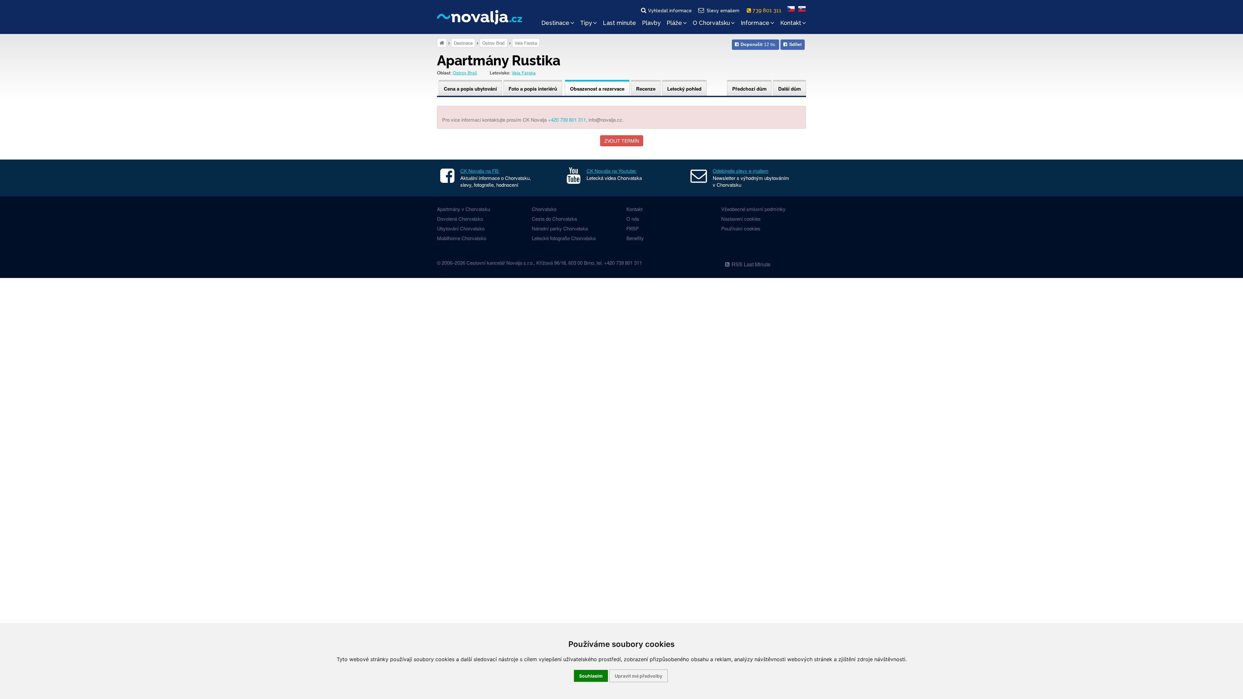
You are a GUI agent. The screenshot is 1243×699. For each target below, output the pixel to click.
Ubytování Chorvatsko (461, 228)
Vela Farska (526, 43)
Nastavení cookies (741, 218)
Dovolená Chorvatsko (460, 218)
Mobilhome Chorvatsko (461, 238)
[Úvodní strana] (442, 43)
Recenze (645, 88)
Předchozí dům (749, 88)
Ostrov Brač (493, 43)
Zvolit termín (621, 141)
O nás (632, 218)
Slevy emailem (723, 10)
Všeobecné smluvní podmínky (753, 208)
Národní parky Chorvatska (560, 228)
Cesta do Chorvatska (554, 218)
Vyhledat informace (670, 10)
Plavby (651, 22)
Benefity (635, 238)
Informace (755, 22)
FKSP (632, 228)
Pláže (674, 22)
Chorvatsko (544, 208)
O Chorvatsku (711, 22)
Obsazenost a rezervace (597, 88)
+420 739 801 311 (567, 119)
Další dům (789, 88)
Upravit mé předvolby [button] (638, 676)
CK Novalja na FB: (479, 170)
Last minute (619, 22)
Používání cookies (740, 228)
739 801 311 (767, 10)
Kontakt (790, 22)
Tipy (586, 22)
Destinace (555, 22)
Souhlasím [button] (591, 676)
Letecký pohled (684, 88)
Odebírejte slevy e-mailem (740, 170)
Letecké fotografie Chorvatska (564, 238)
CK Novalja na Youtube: (612, 170)
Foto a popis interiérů (533, 88)
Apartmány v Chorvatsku (463, 208)
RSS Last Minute (751, 264)
